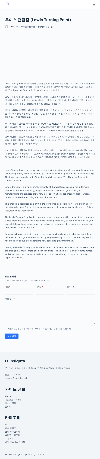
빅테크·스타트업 (12, 435)
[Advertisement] (50, 52)
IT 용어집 (9, 438)
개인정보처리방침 (13, 399)
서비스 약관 (10, 403)
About (8, 396)
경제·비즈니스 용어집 (45, 27)
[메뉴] (94, 4)
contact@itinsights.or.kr (16, 378)
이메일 (39, 286)
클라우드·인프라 (12, 431)
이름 (7, 286)
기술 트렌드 (10, 428)
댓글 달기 (10, 299)
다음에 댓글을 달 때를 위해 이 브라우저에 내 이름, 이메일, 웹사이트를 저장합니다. (39, 329)
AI (6, 424)
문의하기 (9, 406)
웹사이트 (71, 286)
